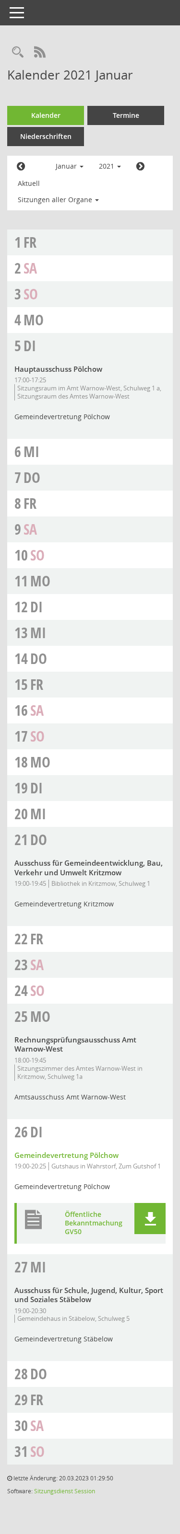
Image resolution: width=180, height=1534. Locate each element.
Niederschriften (46, 136)
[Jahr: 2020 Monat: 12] (21, 166)
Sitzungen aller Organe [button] (56, 199)
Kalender (45, 115)
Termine (126, 115)
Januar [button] (67, 166)
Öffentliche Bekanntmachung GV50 (93, 1223)
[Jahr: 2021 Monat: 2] (140, 166)
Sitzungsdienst (53, 1491)
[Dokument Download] (150, 1218)
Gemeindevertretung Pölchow (66, 1155)
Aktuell (29, 183)
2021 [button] (107, 166)
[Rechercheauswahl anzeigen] (17, 53)
